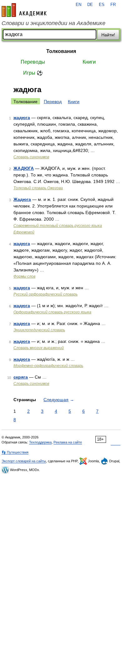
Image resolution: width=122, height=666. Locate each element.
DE (90, 5)
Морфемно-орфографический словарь (48, 366)
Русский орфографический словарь (45, 294)
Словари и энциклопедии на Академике (53, 23)
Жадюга (22, 199)
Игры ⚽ (33, 73)
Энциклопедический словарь (39, 330)
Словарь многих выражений (38, 348)
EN (78, 5)
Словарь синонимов (31, 157)
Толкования (61, 51)
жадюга (21, 117)
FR (113, 5)
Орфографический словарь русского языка (52, 312)
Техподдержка (40, 442)
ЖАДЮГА (23, 168)
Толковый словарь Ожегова (38, 188)
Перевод (53, 101)
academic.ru (24, 10)
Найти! (108, 34)
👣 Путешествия (15, 452)
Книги (89, 62)
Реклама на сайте (67, 442)
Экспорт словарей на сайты (24, 461)
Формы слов (24, 276)
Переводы (33, 62)
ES (101, 5)
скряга (20, 377)
